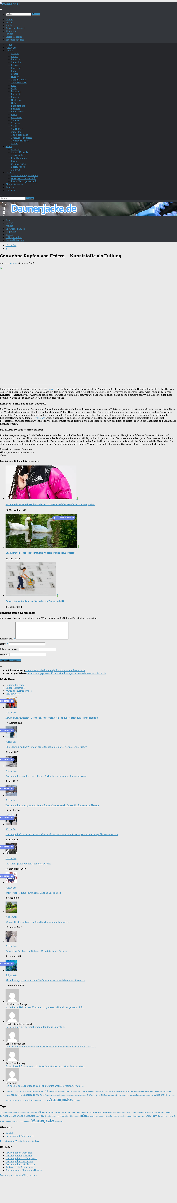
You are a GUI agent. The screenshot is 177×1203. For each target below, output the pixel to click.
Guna (14, 160)
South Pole (17, 129)
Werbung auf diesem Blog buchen (18, 1175)
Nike (13, 102)
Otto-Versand (18, 163)
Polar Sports (109, 1095)
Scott (14, 126)
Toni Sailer (13, 1100)
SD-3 (125, 1095)
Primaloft (39, 417)
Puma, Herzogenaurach (24, 181)
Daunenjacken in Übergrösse (21, 1158)
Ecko (13, 70)
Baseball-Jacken (15, 39)
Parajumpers (18, 105)
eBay (134, 1091)
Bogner (60, 1091)
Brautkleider (67, 1091)
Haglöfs (159, 1091)
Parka (93, 1095)
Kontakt (10, 1133)
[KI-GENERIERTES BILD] (42, 546)
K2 (172, 1091)
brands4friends (19, 152)
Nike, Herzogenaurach (23, 178)
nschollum (11, 263)
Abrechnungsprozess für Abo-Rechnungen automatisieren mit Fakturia (45, 980)
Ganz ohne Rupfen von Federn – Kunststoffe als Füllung (36, 951)
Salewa (15, 120)
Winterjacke (60, 1099)
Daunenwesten (110, 1091)
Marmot (15, 94)
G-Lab (154, 1091)
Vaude (14, 143)
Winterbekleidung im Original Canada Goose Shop (33, 892)
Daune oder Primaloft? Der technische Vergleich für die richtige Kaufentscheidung (52, 717)
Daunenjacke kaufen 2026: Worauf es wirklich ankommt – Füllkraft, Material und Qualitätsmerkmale (62, 834)
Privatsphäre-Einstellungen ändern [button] (20, 1141)
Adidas (15, 53)
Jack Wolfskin (19, 82)
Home (9, 44)
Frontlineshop (19, 158)
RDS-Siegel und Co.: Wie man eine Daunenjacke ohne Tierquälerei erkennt (46, 746)
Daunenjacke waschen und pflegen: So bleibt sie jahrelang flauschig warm (46, 776)
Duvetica (16, 68)
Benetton (16, 59)
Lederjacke (29, 1094)
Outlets (10, 172)
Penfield (15, 108)
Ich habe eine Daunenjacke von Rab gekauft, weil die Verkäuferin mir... (45, 1085)
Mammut (16, 91)
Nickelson (16, 99)
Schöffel (15, 123)
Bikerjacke (51, 1091)
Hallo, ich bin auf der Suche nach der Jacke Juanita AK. (36, 1026)
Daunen (52, 388)
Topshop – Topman (21, 137)
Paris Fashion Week (81, 1095)
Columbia (16, 62)
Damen (9, 19)
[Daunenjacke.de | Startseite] (10, 3)
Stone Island (132, 1095)
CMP (74, 1091)
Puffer (116, 1095)
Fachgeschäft (147, 1091)
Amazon (15, 149)
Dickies (15, 65)
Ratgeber (10, 187)
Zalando (15, 169)
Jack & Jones (18, 79)
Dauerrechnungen (88, 1091)
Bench (14, 56)
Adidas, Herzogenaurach (24, 175)
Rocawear (16, 117)
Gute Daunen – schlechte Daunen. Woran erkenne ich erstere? (41, 552)
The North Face (19, 134)
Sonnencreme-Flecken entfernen (24, 1170)
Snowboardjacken (15, 28)
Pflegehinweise (14, 184)
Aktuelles (11, 47)
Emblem (139, 1091)
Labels (9, 50)
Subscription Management (146, 1095)
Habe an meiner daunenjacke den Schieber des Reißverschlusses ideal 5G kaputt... (51, 1046)
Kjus (20, 1095)
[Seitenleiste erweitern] (1, 666)
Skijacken (11, 30)
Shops (9, 146)
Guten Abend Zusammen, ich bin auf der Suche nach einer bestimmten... (45, 1066)
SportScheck (18, 166)
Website (4, 654)
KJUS (14, 88)
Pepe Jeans (17, 111)
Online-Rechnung (63, 1095)
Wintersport (76, 1100)
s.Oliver (121, 1095)
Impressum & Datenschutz (20, 1136)
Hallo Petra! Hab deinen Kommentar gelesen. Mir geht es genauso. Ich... (45, 1007)
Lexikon (10, 189)
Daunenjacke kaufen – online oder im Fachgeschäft (35, 601)
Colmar (78, 1091)
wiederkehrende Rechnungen (37, 1100)
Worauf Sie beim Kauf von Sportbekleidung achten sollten (38, 921)
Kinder (9, 25)
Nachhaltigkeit (51, 1095)
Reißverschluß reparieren (20, 1167)
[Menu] (1, 9)
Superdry (16, 131)
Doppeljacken (120, 1091)
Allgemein (11, 916)
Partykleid (101, 1095)
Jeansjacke (167, 1091)
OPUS (72, 1095)
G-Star (14, 73)
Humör (15, 76)
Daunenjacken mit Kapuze (20, 1164)
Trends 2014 (21, 1100)
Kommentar (7, 638)
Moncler (15, 97)
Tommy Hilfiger (20, 140)
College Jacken (14, 36)
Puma (14, 114)
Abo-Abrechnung (12, 1091)
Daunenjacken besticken (19, 1161)
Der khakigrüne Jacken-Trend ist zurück (28, 863)
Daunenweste (99, 1091)
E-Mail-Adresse (9, 649)
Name (4, 643)
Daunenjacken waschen (19, 1152)
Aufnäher (28, 1091)
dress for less (18, 155)
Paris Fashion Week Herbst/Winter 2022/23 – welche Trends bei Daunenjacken (50, 504)
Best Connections (38, 1091)
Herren (9, 22)
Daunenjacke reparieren (19, 1155)
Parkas (9, 33)
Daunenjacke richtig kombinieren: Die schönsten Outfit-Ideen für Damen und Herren (52, 805)
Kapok (8, 1095)
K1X (13, 85)
